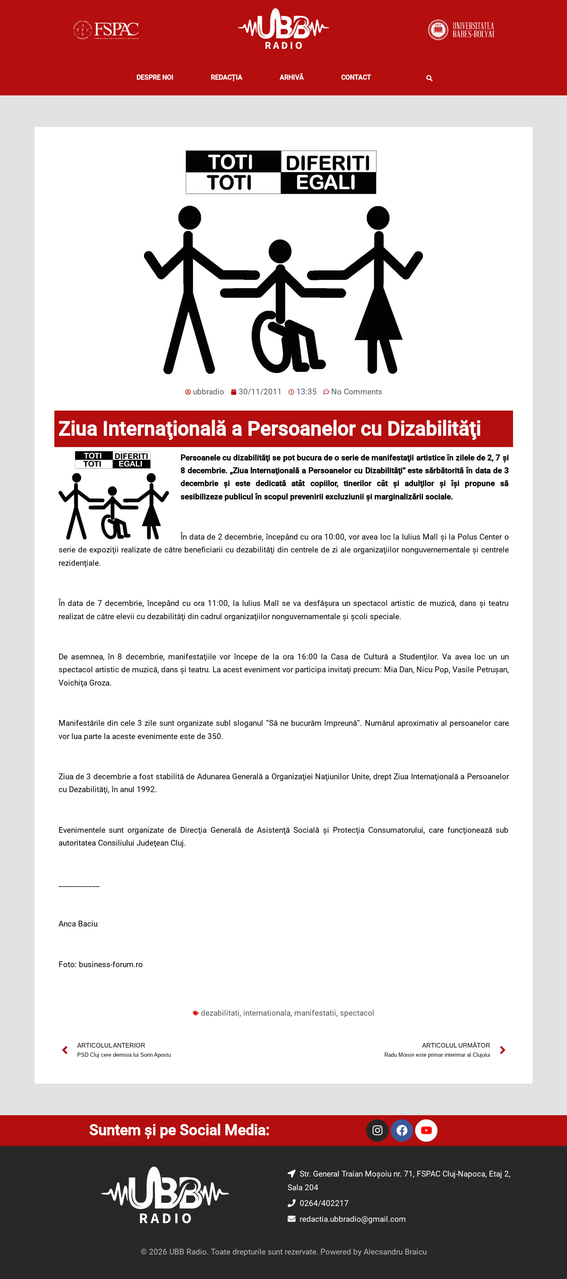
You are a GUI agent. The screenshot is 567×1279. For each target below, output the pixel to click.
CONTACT (356, 77)
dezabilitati (220, 1013)
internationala (267, 1013)
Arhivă (292, 77)
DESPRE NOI (155, 77)
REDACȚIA (226, 77)
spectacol (357, 1013)
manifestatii (315, 1013)
